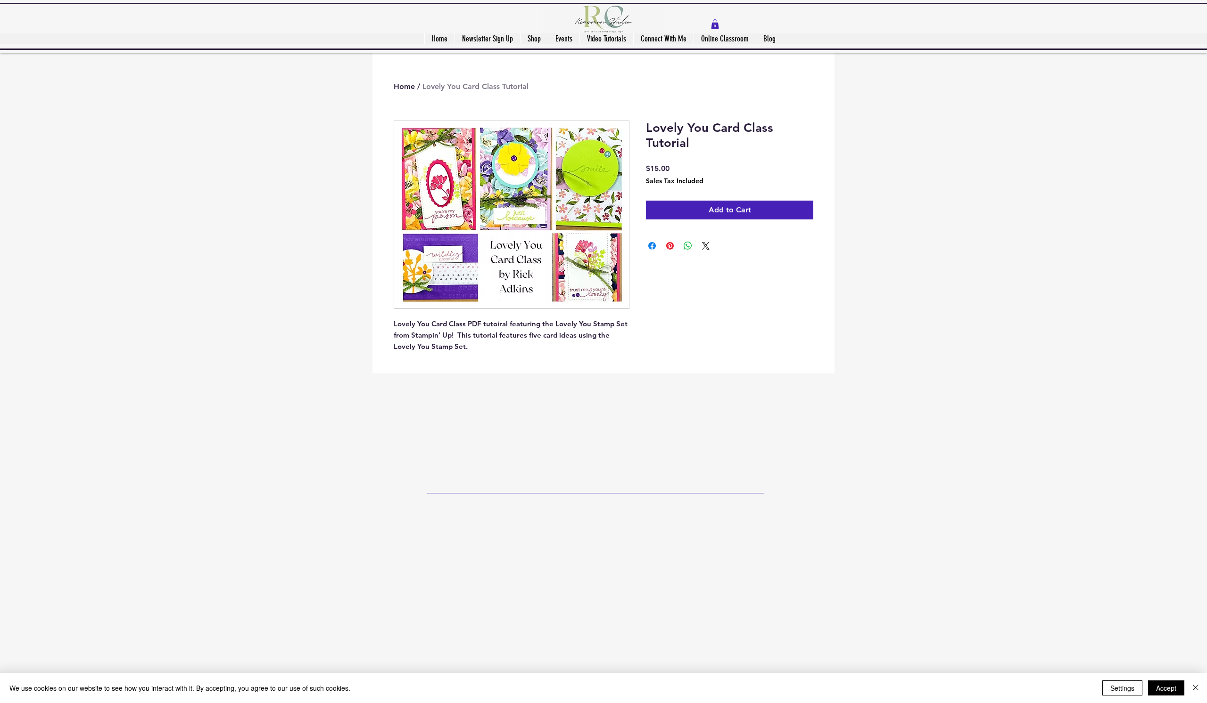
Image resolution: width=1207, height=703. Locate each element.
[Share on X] (705, 245)
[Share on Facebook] (652, 245)
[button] (715, 24)
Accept (1166, 688)
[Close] (1195, 687)
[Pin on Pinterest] (670, 245)
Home (404, 86)
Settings (1122, 688)
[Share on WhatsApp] (688, 245)
